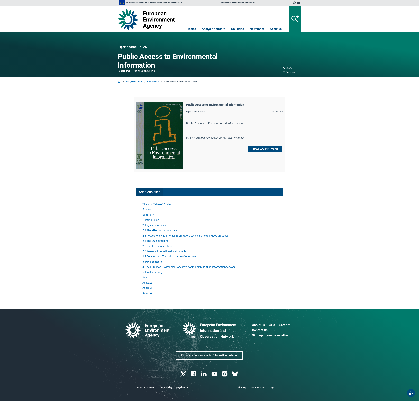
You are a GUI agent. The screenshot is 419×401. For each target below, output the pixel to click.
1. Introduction (150, 219)
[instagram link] (225, 374)
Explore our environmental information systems (209, 355)
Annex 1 (147, 277)
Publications (153, 82)
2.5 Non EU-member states (157, 246)
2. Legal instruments (154, 225)
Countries (237, 29)
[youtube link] (214, 374)
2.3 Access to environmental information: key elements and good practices (185, 235)
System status (257, 387)
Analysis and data (213, 29)
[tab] (149, 192)
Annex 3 (147, 287)
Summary (148, 214)
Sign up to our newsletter (270, 335)
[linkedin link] (204, 374)
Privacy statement (146, 387)
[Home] (119, 82)
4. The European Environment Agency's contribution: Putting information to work (188, 267)
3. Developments (152, 261)
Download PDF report (265, 149)
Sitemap (242, 387)
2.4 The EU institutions (155, 240)
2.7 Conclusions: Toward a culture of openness (169, 256)
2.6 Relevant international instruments (164, 251)
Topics (191, 29)
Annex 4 (147, 293)
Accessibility (166, 387)
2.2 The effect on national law (159, 230)
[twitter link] (183, 374)
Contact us (260, 330)
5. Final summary (152, 272)
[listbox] (151, 3)
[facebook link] (194, 374)
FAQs (271, 325)
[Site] (147, 19)
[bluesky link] (235, 374)
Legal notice (182, 387)
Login (271, 387)
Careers (284, 325)
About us (276, 29)
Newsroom (257, 29)
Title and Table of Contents (158, 204)
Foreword (147, 209)
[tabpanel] (209, 249)
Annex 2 (147, 282)
